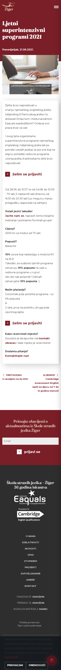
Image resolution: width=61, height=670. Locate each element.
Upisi (31, 554)
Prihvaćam (15, 665)
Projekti (30, 567)
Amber (30, 579)
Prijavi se (32, 452)
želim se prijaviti (27, 174)
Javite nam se (14, 215)
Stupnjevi (30, 561)
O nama (31, 536)
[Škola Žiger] (9, 7)
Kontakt (30, 586)
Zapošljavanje (30, 573)
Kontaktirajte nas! (17, 355)
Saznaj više (11, 657)
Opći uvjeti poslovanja (29, 625)
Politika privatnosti (29, 622)
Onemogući (37, 665)
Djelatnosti (30, 542)
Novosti (30, 548)
